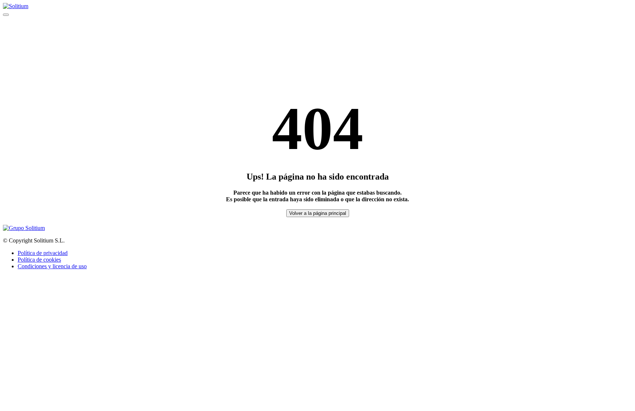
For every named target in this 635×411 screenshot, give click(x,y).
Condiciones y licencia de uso (52, 266)
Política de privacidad (43, 253)
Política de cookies (39, 259)
